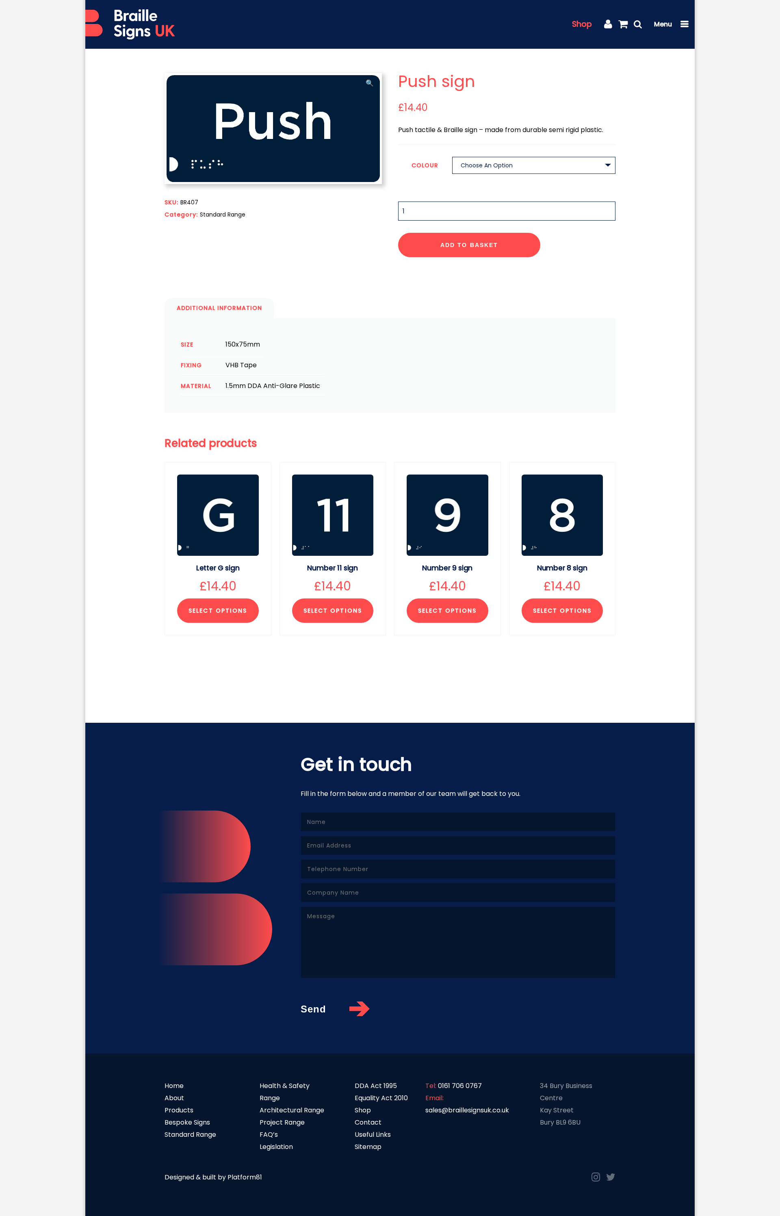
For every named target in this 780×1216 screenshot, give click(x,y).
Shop (582, 24)
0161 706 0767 (460, 1085)
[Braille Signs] (130, 24)
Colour (425, 165)
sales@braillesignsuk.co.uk (467, 1110)
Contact (368, 1122)
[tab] (219, 308)
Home (174, 1085)
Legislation (276, 1146)
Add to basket (469, 245)
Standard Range (222, 214)
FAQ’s (269, 1134)
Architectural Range (292, 1110)
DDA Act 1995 (376, 1085)
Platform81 (245, 1177)
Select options (217, 611)
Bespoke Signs (187, 1122)
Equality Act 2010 (381, 1098)
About (174, 1098)
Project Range (282, 1122)
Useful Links (373, 1134)
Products (179, 1110)
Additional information (219, 308)
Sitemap (368, 1146)
